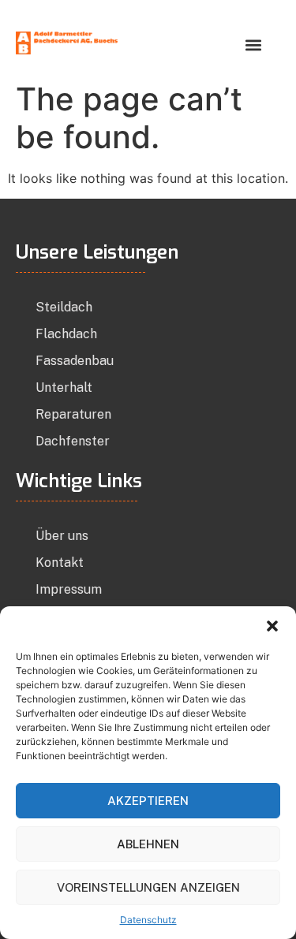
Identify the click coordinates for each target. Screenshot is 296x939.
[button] (272, 626)
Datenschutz (148, 920)
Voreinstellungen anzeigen (148, 887)
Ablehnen (148, 844)
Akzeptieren (148, 800)
